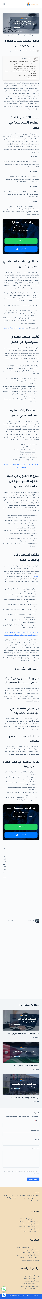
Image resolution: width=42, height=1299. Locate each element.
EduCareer (36, 576)
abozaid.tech (21, 1297)
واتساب (22, 241)
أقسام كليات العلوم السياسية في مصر (24, 69)
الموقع (37, 1139)
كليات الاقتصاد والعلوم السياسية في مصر (24, 1098)
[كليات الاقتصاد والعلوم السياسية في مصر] (21, 1084)
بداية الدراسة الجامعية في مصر (14, 328)
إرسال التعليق (33, 1179)
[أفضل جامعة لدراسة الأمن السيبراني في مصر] (21, 1020)
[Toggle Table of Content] (35, 59)
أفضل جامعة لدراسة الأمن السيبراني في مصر (23, 1033)
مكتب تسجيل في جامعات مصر (27, 75)
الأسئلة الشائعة (31, 78)
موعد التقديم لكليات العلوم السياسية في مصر (22, 61)
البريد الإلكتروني (34, 1130)
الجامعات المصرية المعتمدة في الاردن (26, 1066)
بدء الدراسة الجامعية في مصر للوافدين (24, 64)
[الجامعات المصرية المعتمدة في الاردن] (21, 1052)
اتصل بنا (22, 249)
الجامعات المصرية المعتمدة (12, 51)
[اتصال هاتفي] (3, 1294)
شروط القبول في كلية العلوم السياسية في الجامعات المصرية (20, 72)
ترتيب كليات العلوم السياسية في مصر (25, 66)
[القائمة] (4, 4)
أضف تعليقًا (35, 1149)
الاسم (37, 1121)
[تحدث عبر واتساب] (3, 1288)
